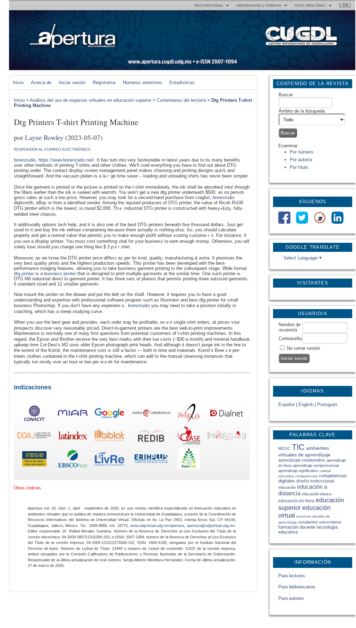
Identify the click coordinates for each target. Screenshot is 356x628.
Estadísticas (182, 82)
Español (286, 404)
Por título (299, 167)
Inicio (18, 82)
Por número (301, 152)
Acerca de (41, 82)
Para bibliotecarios (296, 586)
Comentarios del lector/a (181, 100)
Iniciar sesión (72, 82)
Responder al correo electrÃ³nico (52, 149)
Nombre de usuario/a (289, 327)
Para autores (291, 598)
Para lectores (291, 575)
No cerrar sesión (303, 348)
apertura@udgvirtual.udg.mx (211, 525)
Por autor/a (301, 159)
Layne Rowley (44, 137)
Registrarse (104, 82)
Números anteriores (142, 82)
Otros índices (27, 487)
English (305, 404)
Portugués (327, 404)
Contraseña (290, 338)
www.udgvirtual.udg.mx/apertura (157, 525)
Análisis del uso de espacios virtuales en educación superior (90, 100)
